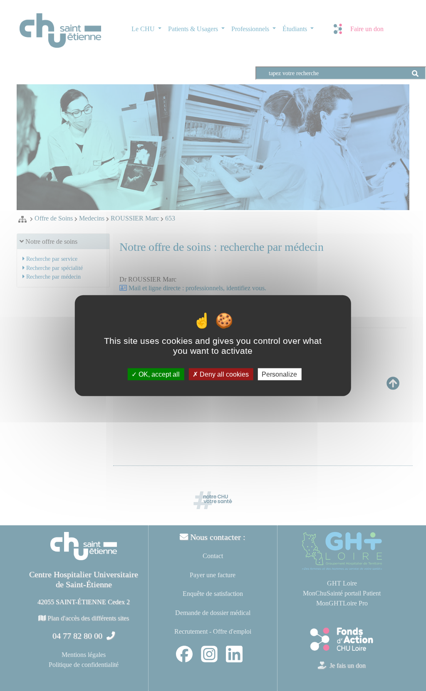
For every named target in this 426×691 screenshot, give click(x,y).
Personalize (279, 373)
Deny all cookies (223, 373)
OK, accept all (158, 373)
